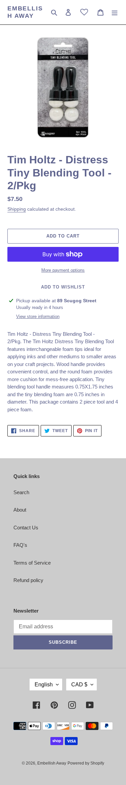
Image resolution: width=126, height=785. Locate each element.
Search (21, 492)
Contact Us (25, 527)
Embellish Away (25, 12)
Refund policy (28, 580)
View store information (37, 316)
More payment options (63, 270)
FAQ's (20, 545)
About (19, 510)
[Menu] (115, 12)
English (44, 684)
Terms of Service (32, 563)
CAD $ (79, 684)
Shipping (16, 209)
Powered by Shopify (86, 763)
